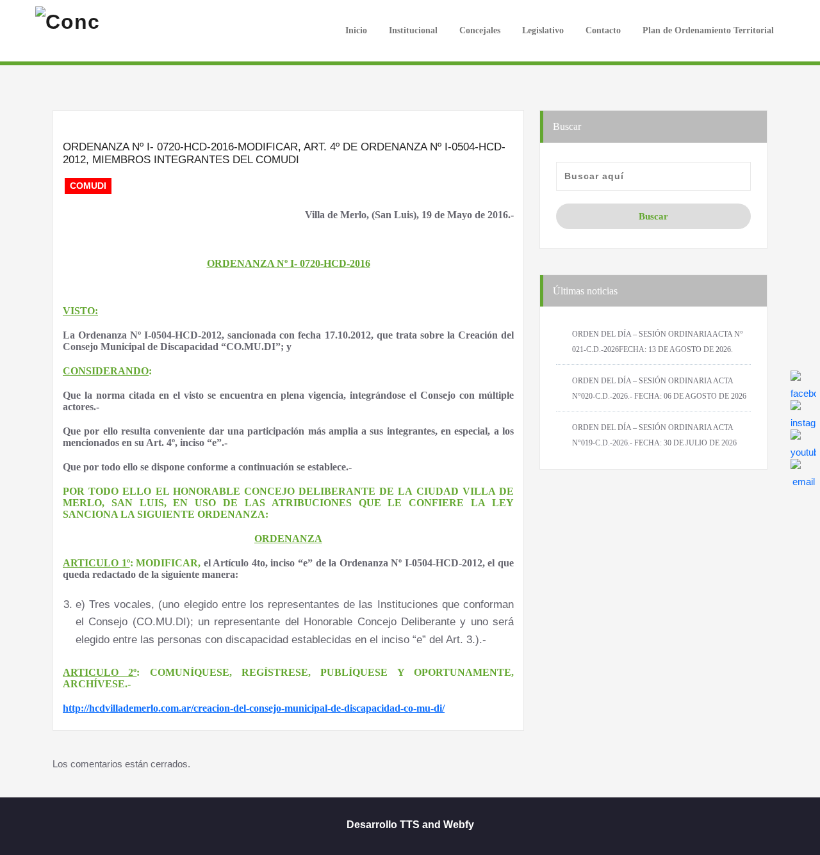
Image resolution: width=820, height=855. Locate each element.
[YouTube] (803, 442)
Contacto (603, 30)
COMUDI (88, 185)
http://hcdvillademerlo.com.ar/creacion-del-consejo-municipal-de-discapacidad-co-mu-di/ (254, 708)
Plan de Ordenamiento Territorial (708, 30)
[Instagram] (803, 413)
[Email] (803, 471)
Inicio (355, 30)
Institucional (413, 30)
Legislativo (543, 30)
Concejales (479, 30)
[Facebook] (803, 383)
